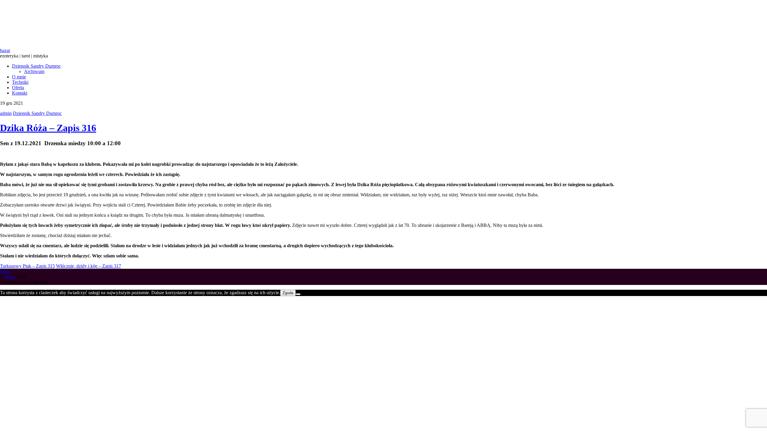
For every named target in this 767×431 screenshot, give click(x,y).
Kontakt (19, 92)
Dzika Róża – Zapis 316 (48, 127)
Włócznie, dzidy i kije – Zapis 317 (88, 265)
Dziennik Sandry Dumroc (36, 66)
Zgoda (288, 293)
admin (6, 113)
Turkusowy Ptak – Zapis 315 (27, 265)
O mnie (19, 76)
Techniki (20, 82)
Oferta (18, 87)
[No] (298, 294)
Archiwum (34, 71)
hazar (10, 276)
